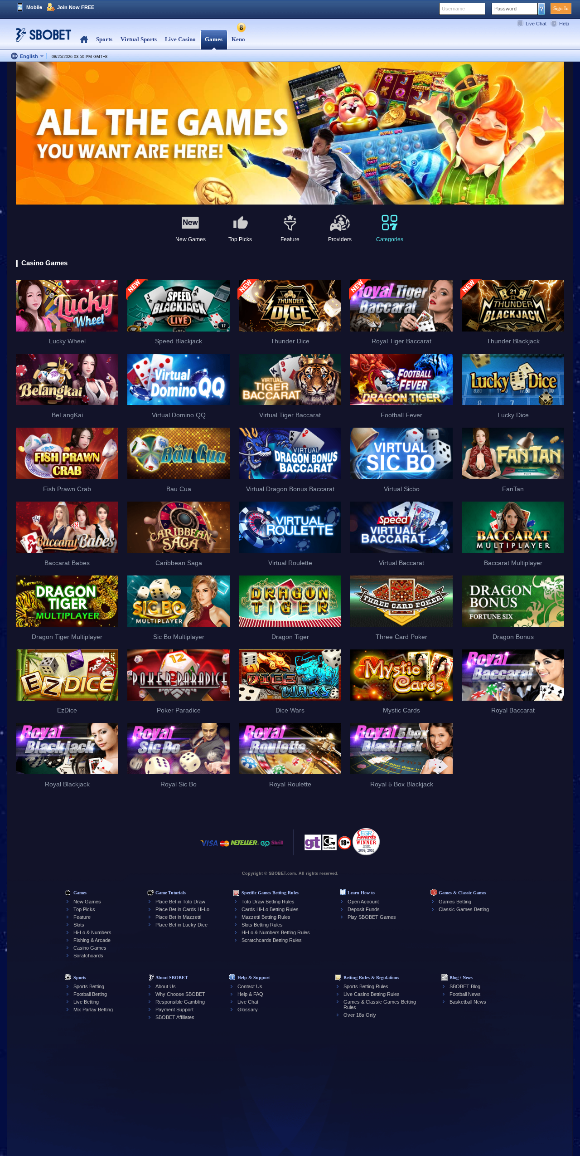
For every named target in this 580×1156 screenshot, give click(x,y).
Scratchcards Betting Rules (272, 940)
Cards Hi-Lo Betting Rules (270, 909)
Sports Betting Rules (365, 986)
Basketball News (468, 1002)
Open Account (363, 901)
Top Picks (84, 909)
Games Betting (455, 901)
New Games (87, 901)
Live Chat (536, 23)
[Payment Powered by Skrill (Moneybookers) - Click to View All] (277, 847)
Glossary (247, 1009)
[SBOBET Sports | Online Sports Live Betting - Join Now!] (41, 38)
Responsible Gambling (180, 1002)
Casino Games (89, 948)
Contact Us (249, 986)
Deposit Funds (364, 909)
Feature (82, 917)
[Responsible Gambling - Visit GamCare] (329, 844)
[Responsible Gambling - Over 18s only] (344, 845)
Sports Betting (88, 986)
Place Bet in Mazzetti (178, 917)
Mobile (34, 7)
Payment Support (174, 1009)
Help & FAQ (250, 994)
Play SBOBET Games (372, 917)
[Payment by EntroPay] (265, 847)
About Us (165, 986)
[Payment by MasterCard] (224, 847)
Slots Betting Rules (262, 924)
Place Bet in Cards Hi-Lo (182, 909)
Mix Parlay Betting (93, 1009)
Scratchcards (88, 955)
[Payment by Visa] (209, 847)
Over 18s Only (359, 1015)
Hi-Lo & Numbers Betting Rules (276, 932)
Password (505, 8)
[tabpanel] (290, 133)
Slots (78, 924)
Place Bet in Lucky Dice (181, 924)
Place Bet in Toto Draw (180, 901)
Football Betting (90, 994)
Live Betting (86, 1002)
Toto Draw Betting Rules (268, 901)
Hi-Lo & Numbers (92, 932)
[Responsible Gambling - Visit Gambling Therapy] (312, 844)
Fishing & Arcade (92, 940)
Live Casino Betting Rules (371, 994)
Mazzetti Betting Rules (266, 917)
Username (453, 8)
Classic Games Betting (464, 909)
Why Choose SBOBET (180, 994)
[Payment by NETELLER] (245, 847)
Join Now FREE (75, 7)
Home (84, 40)
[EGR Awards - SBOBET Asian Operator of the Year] (366, 841)
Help (564, 23)
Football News (465, 994)
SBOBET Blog (465, 986)
